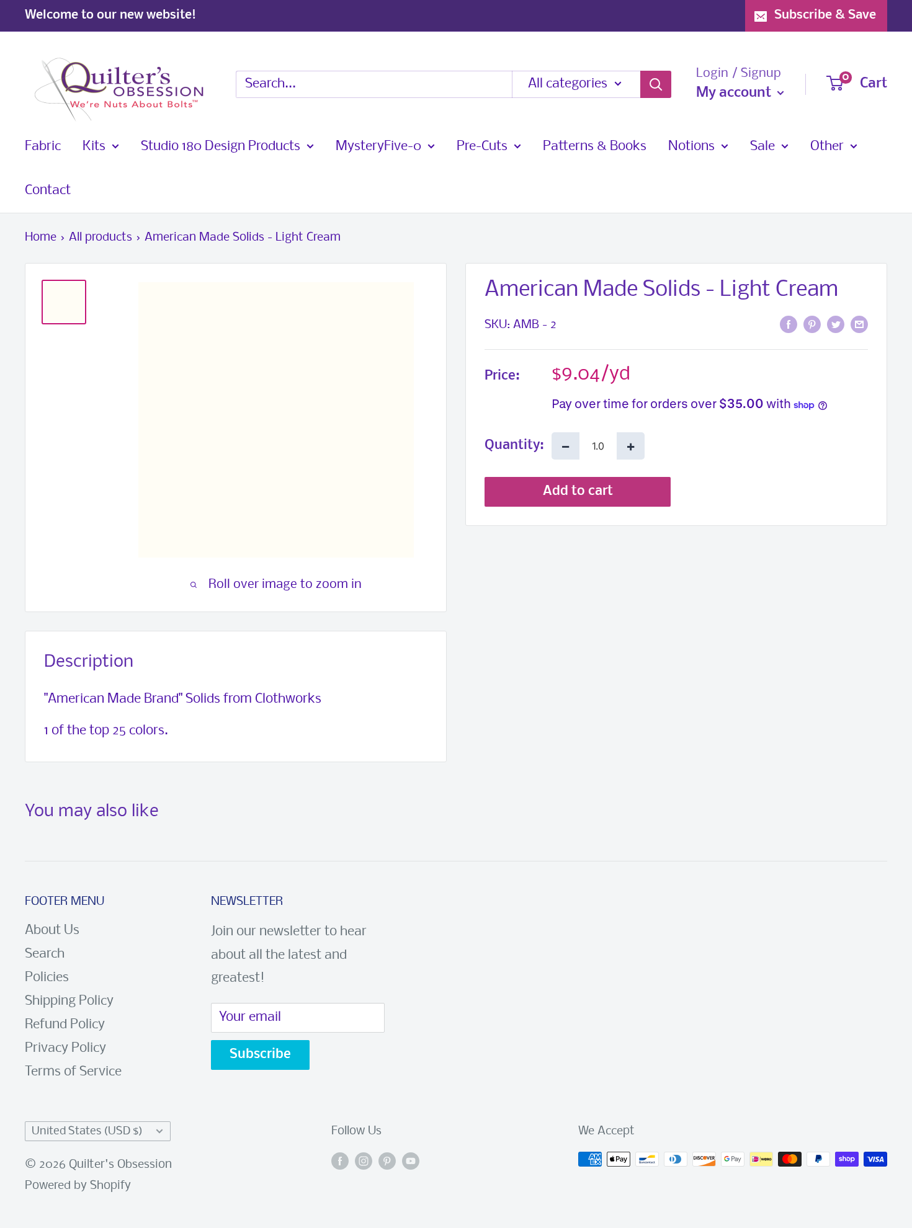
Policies (47, 978)
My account (735, 93)
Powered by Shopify (78, 1186)
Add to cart (578, 491)
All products (100, 237)
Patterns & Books (594, 147)
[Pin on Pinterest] (812, 324)
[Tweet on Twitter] (835, 324)
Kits (94, 147)
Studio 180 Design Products (220, 147)
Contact (48, 191)
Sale (762, 147)
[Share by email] (859, 324)
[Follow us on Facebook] (340, 1162)
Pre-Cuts (482, 147)
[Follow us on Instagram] (363, 1162)
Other (827, 147)
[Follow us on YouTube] (410, 1162)
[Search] (655, 84)
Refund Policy (65, 1025)
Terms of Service (73, 1072)
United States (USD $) (87, 1131)
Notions (691, 147)
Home (40, 237)
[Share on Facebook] (788, 324)
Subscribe (260, 1055)
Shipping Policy (69, 1001)
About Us (52, 930)
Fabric (43, 147)
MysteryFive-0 (378, 147)
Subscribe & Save (825, 15)
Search (45, 954)
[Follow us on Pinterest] (387, 1162)
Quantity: (514, 445)
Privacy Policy (65, 1048)
